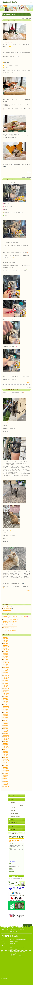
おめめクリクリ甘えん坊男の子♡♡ (10, 619)
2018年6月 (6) (5, 755)
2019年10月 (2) (6, 738)
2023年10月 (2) (6, 677)
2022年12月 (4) (6, 688)
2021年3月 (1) (5, 719)
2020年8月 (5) (5, 725)
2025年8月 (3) (5, 651)
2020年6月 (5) (5, 728)
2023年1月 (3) (5, 686)
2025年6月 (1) (5, 654)
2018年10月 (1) (6, 749)
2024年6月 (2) (5, 669)
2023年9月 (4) (5, 678)
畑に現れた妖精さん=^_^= (8, 627)
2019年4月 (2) (5, 746)
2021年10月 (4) (6, 707)
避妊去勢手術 (14, 822)
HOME (12, 795)
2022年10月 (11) (6, 691)
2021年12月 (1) (6, 704)
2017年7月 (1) (5, 768)
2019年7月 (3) (5, 743)
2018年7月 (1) (5, 754)
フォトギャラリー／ (17, 805)
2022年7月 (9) (5, 696)
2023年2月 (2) (5, 685)
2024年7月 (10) (6, 667)
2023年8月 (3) (5, 680)
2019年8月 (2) (5, 741)
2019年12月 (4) (6, 735)
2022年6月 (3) (5, 698)
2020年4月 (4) (5, 731)
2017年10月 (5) (6, 763)
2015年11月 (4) (6, 786)
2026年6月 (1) (5, 640)
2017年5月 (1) (5, 771)
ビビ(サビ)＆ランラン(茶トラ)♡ (9, 630)
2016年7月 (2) (5, 783)
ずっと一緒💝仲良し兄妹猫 (8, 618)
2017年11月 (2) (6, 762)
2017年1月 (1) (5, 775)
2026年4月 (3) (5, 641)
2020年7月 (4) (5, 727)
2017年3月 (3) (5, 773)
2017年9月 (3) (5, 765)
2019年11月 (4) (6, 736)
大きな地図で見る (13, 861)
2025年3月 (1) (5, 659)
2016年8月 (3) (5, 781)
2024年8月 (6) (5, 665)
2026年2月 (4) (5, 643)
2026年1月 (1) (5, 645)
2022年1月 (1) (5, 702)
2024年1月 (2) (5, 672)
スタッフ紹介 (14, 810)
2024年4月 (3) (5, 670)
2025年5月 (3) (5, 656)
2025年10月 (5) (6, 649)
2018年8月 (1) (5, 752)
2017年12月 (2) (6, 760)
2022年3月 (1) (5, 699)
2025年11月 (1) (6, 648)
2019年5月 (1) (5, 744)
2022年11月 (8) (6, 690)
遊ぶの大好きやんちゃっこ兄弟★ (10, 621)
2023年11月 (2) (6, 675)
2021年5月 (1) (5, 715)
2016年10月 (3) (6, 780)
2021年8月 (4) (5, 710)
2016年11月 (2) (6, 778)
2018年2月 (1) (5, 759)
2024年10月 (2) (6, 662)
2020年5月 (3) (5, 730)
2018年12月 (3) (6, 747)
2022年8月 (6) (5, 694)
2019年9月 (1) (5, 739)
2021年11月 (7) (6, 706)
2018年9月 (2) (5, 751)
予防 (12, 819)
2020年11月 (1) (6, 720)
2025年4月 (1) (5, 657)
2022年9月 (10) (6, 693)
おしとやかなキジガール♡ (8, 624)
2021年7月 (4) (5, 712)
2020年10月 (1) (6, 722)
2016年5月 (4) (5, 784)
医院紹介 (13, 799)
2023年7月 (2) (5, 682)
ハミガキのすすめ (15, 829)
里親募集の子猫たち (7, 610)
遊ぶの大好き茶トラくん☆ (8, 622)
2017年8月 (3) (5, 767)
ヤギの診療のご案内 (7, 608)
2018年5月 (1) (5, 757)
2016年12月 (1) (6, 776)
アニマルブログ (6, 606)
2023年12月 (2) (6, 674)
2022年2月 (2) (5, 701)
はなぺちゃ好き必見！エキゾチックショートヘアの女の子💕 (15, 616)
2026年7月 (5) (5, 638)
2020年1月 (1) (5, 733)
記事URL (29, 172)
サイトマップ (21, 931)
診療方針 (13, 802)
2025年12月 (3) (6, 646)
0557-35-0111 (13, 945)
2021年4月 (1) (5, 717)
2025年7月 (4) (5, 653)
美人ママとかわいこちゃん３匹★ (10, 626)
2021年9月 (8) (5, 709)
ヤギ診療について (15, 807)
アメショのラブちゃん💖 (8, 629)
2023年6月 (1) (5, 683)
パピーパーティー (15, 826)
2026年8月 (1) (5, 637)
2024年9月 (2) (5, 664)
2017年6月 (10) (6, 770)
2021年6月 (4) (5, 714)
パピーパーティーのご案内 (26, 929)
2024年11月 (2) (6, 661)
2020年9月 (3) (5, 723)
